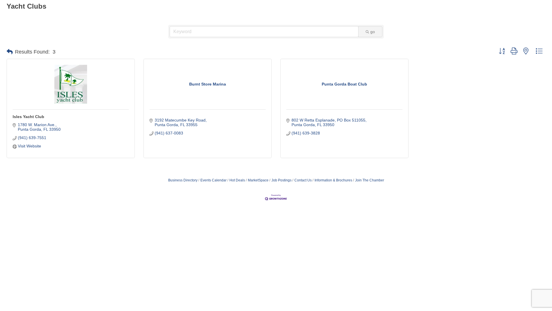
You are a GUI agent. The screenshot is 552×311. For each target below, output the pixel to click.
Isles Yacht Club (28, 116)
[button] (10, 51)
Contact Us (303, 180)
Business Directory (183, 180)
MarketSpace (258, 180)
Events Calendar (213, 180)
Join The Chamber (369, 180)
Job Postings (281, 180)
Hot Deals (237, 180)
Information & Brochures (333, 180)
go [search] (372, 31)
